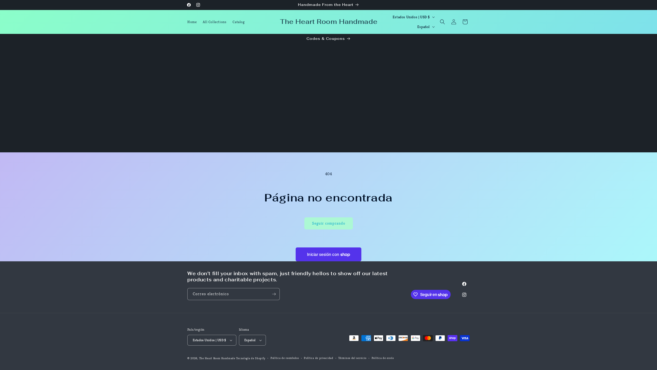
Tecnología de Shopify (250, 358)
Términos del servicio (352, 358)
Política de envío (383, 358)
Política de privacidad (318, 358)
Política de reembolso (284, 358)
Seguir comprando (328, 223)
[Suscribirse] (273, 294)
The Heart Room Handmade (217, 358)
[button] (442, 21)
